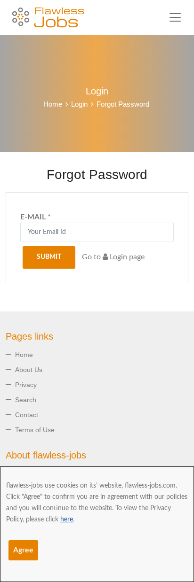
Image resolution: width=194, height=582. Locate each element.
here (66, 519)
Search (25, 400)
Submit (49, 257)
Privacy (26, 384)
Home (52, 104)
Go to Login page (113, 257)
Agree (23, 550)
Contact (26, 415)
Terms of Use (35, 430)
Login (79, 104)
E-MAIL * (35, 217)
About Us (28, 369)
